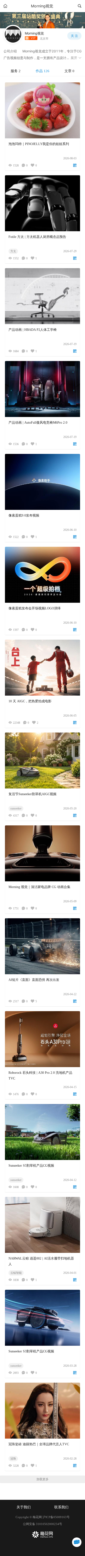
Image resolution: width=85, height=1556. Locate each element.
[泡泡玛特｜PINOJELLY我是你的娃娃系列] (42, 110)
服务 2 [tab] (16, 71)
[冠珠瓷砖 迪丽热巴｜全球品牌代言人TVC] (42, 1411)
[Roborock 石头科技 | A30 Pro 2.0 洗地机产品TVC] (42, 1039)
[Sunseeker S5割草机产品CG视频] (42, 1132)
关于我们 (24, 1507)
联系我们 (61, 1507)
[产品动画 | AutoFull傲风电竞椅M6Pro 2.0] (42, 389)
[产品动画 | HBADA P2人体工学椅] (42, 296)
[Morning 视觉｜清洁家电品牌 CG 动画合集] (42, 853)
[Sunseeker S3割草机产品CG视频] (42, 1318)
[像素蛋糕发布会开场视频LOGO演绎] (42, 575)
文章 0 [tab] (69, 71)
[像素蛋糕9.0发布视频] (42, 482)
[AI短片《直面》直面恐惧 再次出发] (42, 946)
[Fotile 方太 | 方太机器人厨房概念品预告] (42, 203)
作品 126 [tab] (42, 71)
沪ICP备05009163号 (56, 1517)
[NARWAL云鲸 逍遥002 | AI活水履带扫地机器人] (42, 1225)
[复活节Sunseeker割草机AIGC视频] (42, 760)
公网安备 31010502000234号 (42, 1524)
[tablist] (42, 71)
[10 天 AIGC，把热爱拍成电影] (42, 668)
